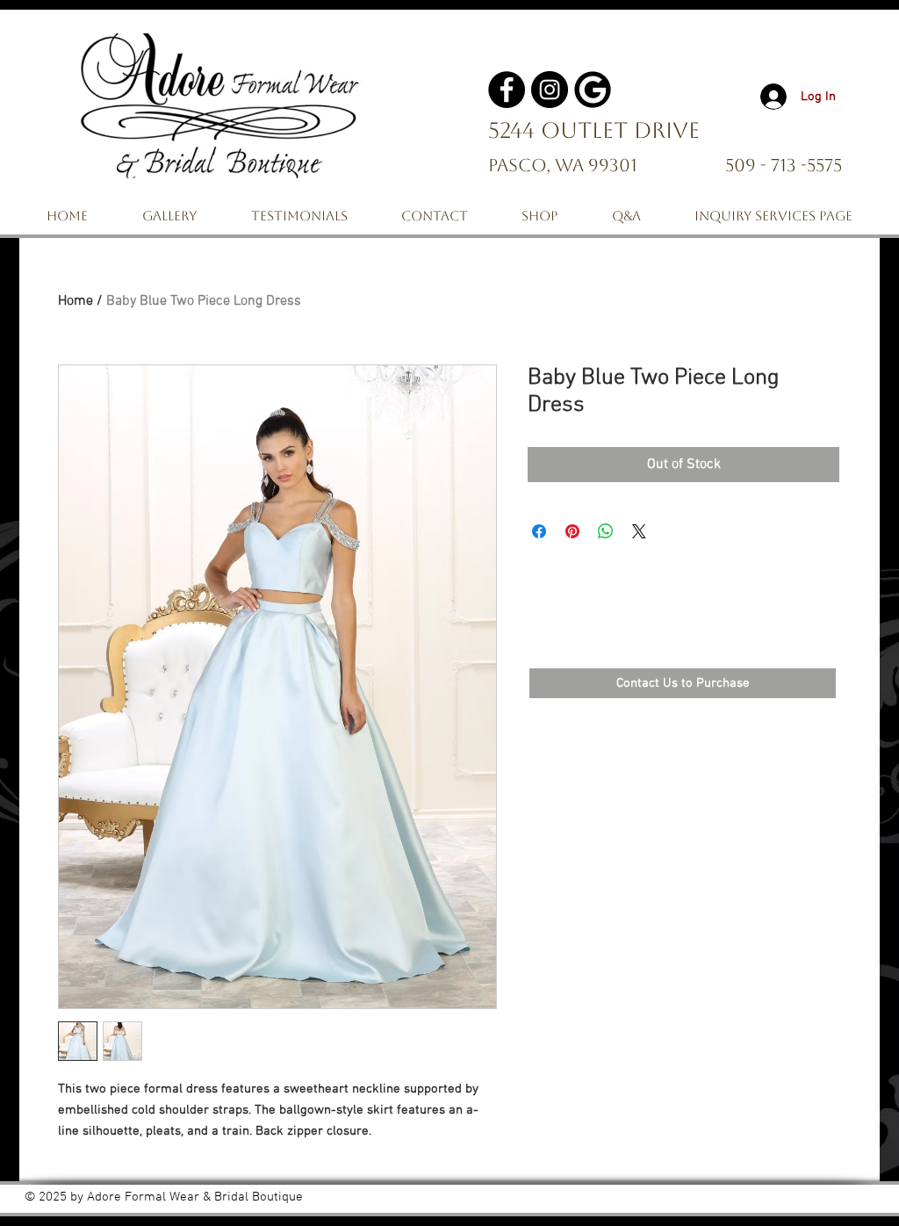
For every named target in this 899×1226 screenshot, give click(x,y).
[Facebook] (506, 89)
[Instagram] (549, 89)
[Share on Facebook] (539, 531)
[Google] (592, 89)
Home (75, 301)
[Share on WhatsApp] (605, 531)
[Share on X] (639, 531)
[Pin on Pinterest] (572, 531)
